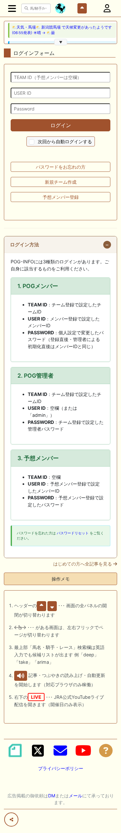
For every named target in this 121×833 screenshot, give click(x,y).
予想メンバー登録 (61, 197)
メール (75, 795)
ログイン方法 (24, 245)
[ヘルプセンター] (106, 750)
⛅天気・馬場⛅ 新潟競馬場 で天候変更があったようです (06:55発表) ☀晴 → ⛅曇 (62, 30)
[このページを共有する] (11, 819)
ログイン (60, 125)
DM (51, 795)
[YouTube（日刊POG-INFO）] (83, 750)
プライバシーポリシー (60, 768)
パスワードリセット (73, 533)
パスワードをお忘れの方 (61, 167)
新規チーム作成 (60, 182)
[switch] (31, 142)
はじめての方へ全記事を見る (83, 563)
